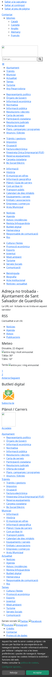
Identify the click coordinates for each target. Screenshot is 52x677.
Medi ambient (14, 604)
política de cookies (29, 662)
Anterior (6, 378)
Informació (12, 514)
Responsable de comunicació (22, 580)
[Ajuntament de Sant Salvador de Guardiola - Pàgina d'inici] (20, 51)
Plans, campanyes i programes (23, 472)
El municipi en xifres (17, 521)
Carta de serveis (15, 458)
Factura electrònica (16, 493)
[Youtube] (8, 624)
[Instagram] (20, 624)
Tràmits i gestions (16, 482)
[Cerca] (40, 59)
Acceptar (37, 672)
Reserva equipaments (18, 500)
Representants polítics (18, 437)
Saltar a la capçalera (15, 1)
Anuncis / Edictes (15, 475)
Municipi (6, 510)
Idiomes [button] (10, 18)
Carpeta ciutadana (16, 503)
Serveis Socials (14, 611)
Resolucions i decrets (17, 454)
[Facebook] (35, 621)
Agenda (10, 330)
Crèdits (10, 628)
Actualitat (7, 556)
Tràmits (6, 479)
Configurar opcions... (12, 666)
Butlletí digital (13, 573)
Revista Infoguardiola (18, 569)
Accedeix (6, 428)
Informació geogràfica (18, 524)
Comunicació (13, 615)
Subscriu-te (8, 403)
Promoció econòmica (18, 594)
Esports (10, 597)
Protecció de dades (16, 635)
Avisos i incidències (16, 566)
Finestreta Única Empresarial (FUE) (25, 496)
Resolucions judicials (17, 465)
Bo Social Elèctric (15, 507)
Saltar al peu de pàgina (17, 8)
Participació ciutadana (18, 461)
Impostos (11, 486)
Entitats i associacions (18, 545)
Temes (5, 587)
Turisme (10, 608)
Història (10, 517)
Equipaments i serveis (18, 542)
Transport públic (15, 535)
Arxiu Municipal (14, 552)
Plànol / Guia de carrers (19, 528)
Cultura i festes (14, 590)
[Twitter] (23, 621)
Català (14, 21)
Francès (15, 35)
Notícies (10, 326)
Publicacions (13, 337)
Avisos (9, 333)
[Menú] (3, 64)
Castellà (15, 25)
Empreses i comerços (18, 549)
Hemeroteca (13, 576)
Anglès (14, 28)
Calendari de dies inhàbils (20, 538)
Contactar (7, 14)
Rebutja (13, 672)
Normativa (12, 447)
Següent (15, 378)
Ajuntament (8, 434)
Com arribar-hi (14, 531)
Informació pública (16, 451)
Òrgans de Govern (16, 441)
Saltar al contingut (15, 5)
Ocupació (11, 489)
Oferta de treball (15, 468)
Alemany (15, 32)
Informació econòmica (18, 444)
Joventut (10, 601)
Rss (8, 583)
